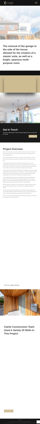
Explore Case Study (20, 25)
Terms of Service (31, 422)
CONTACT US (33, 136)
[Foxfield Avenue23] (20, 315)
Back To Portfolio (20, 29)
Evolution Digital (27, 421)
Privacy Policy (23, 422)
